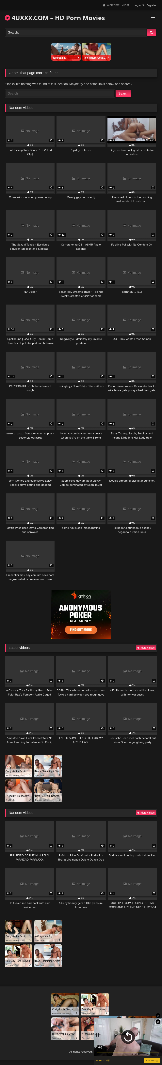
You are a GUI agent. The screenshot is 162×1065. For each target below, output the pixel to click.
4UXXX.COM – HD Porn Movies (57, 17)
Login (137, 5)
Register (151, 5)
